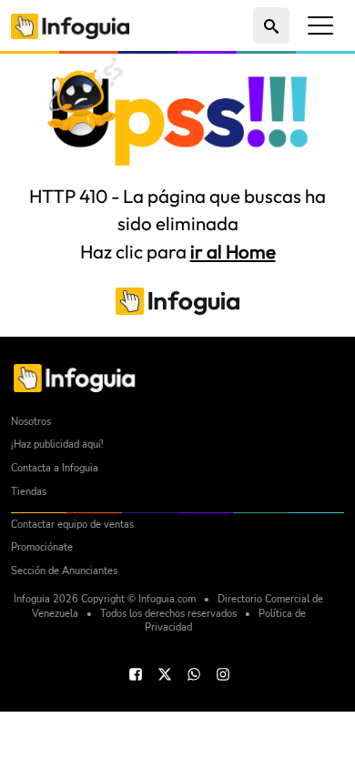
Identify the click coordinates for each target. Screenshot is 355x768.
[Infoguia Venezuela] (70, 25)
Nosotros (31, 422)
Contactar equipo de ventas (72, 524)
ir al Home (233, 251)
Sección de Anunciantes (64, 571)
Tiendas (28, 492)
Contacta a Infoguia (54, 468)
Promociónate (42, 547)
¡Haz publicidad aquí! (57, 444)
